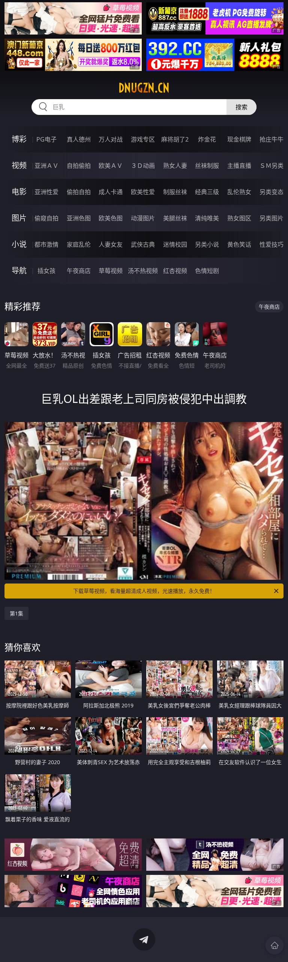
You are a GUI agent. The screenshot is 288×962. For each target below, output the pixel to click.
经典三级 (207, 192)
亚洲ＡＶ (46, 165)
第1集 (16, 613)
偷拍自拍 (79, 192)
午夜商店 (79, 271)
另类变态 (272, 192)
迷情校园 (175, 244)
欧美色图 (111, 218)
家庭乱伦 (79, 244)
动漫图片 (143, 218)
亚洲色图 (79, 218)
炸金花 (207, 139)
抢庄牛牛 (272, 139)
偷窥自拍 (46, 218)
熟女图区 (239, 218)
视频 (19, 165)
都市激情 (46, 244)
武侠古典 (143, 244)
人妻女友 (111, 244)
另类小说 (207, 244)
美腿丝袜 (175, 218)
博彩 (19, 139)
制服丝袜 (175, 192)
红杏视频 (175, 271)
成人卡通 (111, 192)
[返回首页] (275, 945)
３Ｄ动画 (143, 165)
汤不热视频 (143, 271)
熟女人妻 (175, 165)
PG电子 (46, 139)
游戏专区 (143, 139)
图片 (19, 218)
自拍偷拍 (79, 165)
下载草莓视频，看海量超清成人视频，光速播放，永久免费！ (144, 590)
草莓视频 (111, 271)
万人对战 (111, 139)
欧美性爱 (143, 192)
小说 (19, 244)
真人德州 (79, 139)
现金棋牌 (239, 139)
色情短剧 (207, 271)
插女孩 (47, 271)
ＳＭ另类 (272, 165)
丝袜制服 (207, 165)
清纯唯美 (207, 218)
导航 (19, 270)
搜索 (242, 107)
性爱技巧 (272, 244)
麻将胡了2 (175, 139)
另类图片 (272, 218)
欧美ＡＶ (111, 165)
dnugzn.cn (144, 87)
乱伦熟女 (239, 192)
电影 (19, 192)
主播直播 (239, 165)
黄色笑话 (239, 244)
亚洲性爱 (46, 192)
